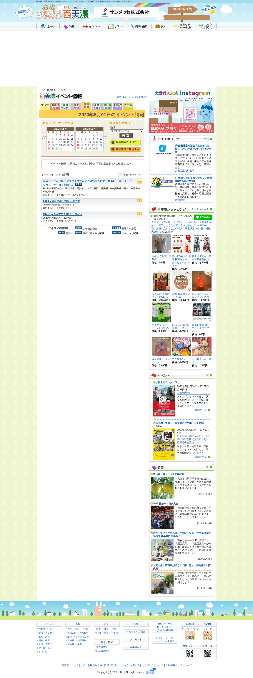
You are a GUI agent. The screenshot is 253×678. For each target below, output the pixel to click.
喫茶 (106, 633)
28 (49, 148)
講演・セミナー (46, 633)
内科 (69, 629)
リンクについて (155, 665)
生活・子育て (45, 644)
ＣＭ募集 (170, 665)
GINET (121, 672)
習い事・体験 (45, 648)
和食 (98, 629)
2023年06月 (89, 129)
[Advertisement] (126, 59)
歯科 (79, 644)
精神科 (70, 644)
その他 (115, 633)
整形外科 (84, 633)
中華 (114, 629)
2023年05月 (60, 129)
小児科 (86, 629)
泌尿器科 (81, 640)
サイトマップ (184, 665)
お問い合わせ (137, 665)
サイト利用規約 (88, 665)
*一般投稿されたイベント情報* (130, 97)
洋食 (106, 629)
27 (72, 145)
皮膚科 (70, 640)
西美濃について (69, 665)
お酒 (98, 633)
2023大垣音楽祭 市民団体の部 (61, 201)
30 (56, 148)
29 (53, 148)
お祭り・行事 (45, 629)
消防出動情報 (103, 650)
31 (60, 148)
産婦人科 (71, 633)
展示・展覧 (44, 636)
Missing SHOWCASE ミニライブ (62, 214)
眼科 (69, 636)
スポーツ (43, 652)
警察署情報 (101, 647)
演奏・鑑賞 (44, 640)
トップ (42, 90)
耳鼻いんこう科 (83, 636)
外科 (77, 629)
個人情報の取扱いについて (113, 665)
